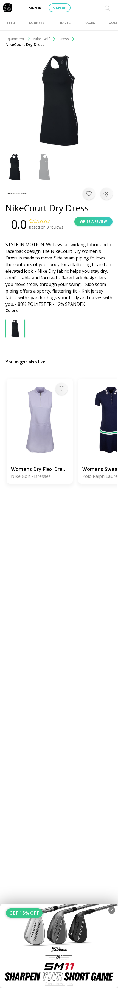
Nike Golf (41, 38)
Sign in (35, 8)
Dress (63, 38)
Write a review (93, 221)
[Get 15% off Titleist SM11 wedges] (59, 946)
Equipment (14, 38)
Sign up (59, 8)
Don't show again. (59, 983)
